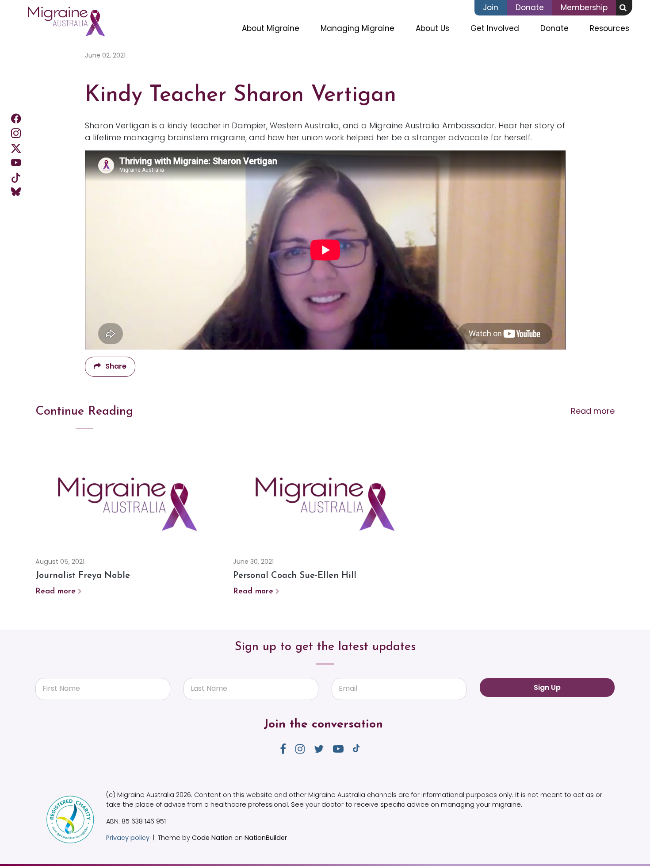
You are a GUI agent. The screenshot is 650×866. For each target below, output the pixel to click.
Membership (584, 7)
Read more (593, 410)
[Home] (66, 22)
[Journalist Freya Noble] (127, 501)
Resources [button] (609, 28)
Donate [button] (554, 28)
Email (348, 688)
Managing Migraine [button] (357, 28)
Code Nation (212, 837)
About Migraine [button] (270, 28)
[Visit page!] (16, 118)
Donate (530, 7)
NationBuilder (266, 837)
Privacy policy (127, 837)
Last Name (209, 688)
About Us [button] (432, 28)
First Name (61, 688)
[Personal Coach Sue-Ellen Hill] (325, 501)
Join (490, 7)
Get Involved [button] (500, 28)
